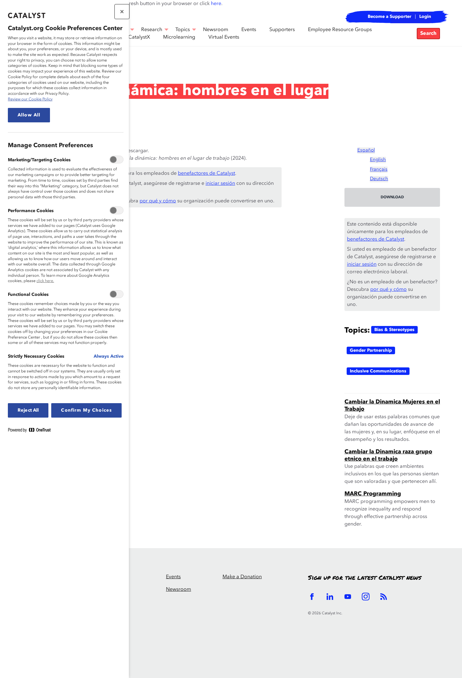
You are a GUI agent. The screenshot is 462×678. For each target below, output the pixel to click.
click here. (45, 281)
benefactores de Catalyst (206, 173)
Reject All (28, 410)
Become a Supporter (389, 16)
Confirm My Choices (86, 410)
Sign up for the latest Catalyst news (364, 578)
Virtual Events (223, 37)
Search (428, 33)
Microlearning (179, 37)
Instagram (366, 597)
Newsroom (178, 589)
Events (248, 29)
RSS (384, 597)
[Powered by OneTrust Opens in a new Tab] (32, 431)
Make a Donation (242, 576)
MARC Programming (372, 494)
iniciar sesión (220, 183)
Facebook (312, 597)
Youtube (348, 597)
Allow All (29, 115)
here (216, 3)
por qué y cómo (158, 201)
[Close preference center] (122, 12)
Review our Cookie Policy (30, 99)
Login (425, 16)
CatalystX (139, 37)
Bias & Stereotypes (394, 330)
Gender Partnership (371, 350)
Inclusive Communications (378, 371)
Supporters (282, 29)
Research (44, 64)
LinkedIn (330, 597)
